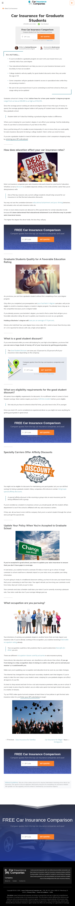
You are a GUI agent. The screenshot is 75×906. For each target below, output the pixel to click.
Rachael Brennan (31, 47)
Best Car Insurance (11, 8)
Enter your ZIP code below (30, 697)
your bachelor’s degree (46, 303)
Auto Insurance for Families (26, 740)
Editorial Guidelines (11, 782)
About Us (7, 881)
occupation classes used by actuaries (31, 655)
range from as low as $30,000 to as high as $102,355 (23, 101)
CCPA (51, 892)
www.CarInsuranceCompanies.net (31, 890)
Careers (15, 881)
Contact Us (22, 881)
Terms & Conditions (42, 892)
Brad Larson (56, 47)
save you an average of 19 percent (41, 320)
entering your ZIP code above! (17, 139)
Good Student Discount (18, 351)
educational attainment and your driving (48, 202)
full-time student (45, 399)
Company (9, 878)
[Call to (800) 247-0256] (72, 3)
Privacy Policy (31, 892)
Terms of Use (49, 40)
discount (19, 187)
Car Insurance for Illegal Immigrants (53, 741)
